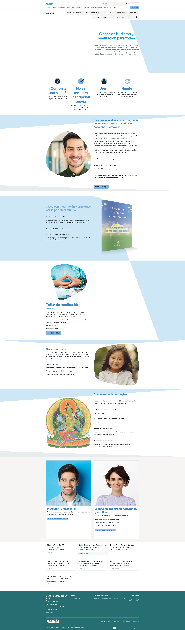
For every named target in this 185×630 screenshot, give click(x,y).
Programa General (74, 13)
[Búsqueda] (127, 4)
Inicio (101, 621)
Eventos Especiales (116, 13)
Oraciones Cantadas (95, 13)
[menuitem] (48, 7)
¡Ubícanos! (50, 612)
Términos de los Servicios (130, 621)
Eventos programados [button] (103, 17)
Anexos (133, 13)
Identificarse (134, 3)
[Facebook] (134, 599)
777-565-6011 (75, 598)
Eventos (116, 621)
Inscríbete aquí (101, 187)
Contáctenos (134, 7)
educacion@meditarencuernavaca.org (109, 598)
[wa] (137, 599)
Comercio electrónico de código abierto (129, 628)
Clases (108, 621)
